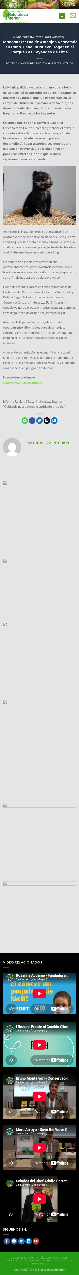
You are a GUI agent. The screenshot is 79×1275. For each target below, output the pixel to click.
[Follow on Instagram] (14, 1241)
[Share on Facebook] (32, 420)
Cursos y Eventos (42, 1260)
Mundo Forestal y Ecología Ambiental (39, 37)
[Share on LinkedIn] (54, 420)
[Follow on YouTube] (36, 1241)
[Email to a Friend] (47, 420)
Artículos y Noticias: (52, 1257)
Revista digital (17, 1260)
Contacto (64, 1260)
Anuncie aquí (40, 1263)
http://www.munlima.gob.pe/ (23, 382)
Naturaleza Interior (59, 63)
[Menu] (62, 16)
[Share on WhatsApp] (24, 420)
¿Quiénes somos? (23, 1257)
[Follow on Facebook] (6, 1241)
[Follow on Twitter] (21, 1241)
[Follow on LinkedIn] (28, 1241)
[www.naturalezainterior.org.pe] (25, 16)
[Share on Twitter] (39, 420)
